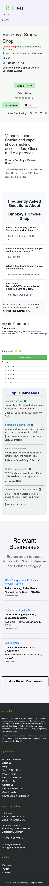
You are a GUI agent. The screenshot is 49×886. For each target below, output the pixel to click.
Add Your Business (11, 759)
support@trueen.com (15, 847)
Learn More (11, 105)
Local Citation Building (13, 788)
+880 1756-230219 (13, 838)
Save (30, 105)
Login (5, 14)
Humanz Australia (14, 400)
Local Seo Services (11, 777)
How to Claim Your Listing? (15, 795)
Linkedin (6, 872)
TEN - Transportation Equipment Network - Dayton (21, 581)
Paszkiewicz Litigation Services (21, 610)
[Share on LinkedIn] (41, 113)
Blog (4, 766)
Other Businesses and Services (22, 48)
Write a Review (24, 85)
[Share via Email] (46, 113)
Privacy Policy (9, 773)
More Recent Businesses (25, 681)
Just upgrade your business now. (21, 309)
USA (8, 57)
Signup (6, 19)
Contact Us (7, 784)
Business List (9, 781)
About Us (6, 762)
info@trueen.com (13, 844)
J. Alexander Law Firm (16, 448)
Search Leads (9, 792)
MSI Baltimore (12, 642)
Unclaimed (9, 46)
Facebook (7, 865)
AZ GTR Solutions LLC (17, 469)
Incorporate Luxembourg (18, 424)
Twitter (5, 868)
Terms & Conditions (11, 770)
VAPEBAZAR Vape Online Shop (22, 489)
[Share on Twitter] (36, 113)
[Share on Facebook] (30, 113)
